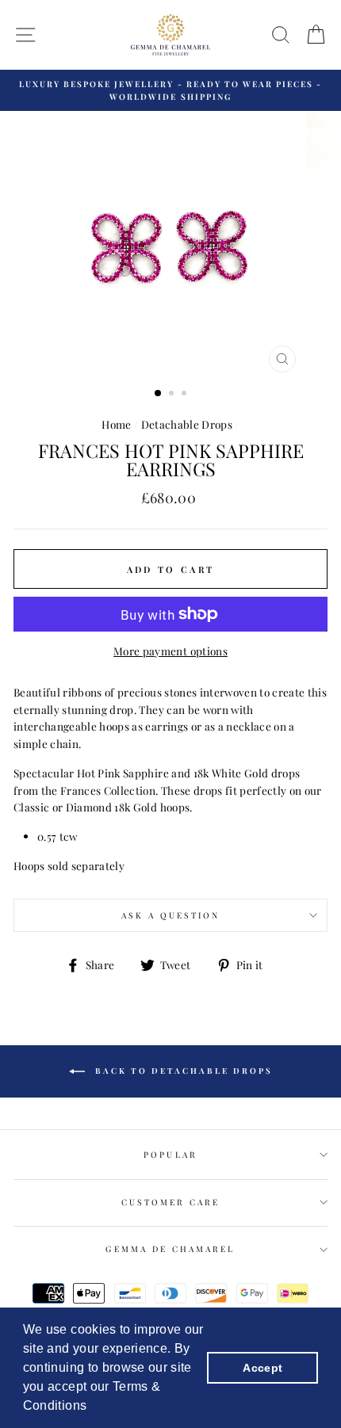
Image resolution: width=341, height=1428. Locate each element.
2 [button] (173, 395)
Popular (170, 1154)
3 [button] (186, 395)
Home (116, 424)
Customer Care (170, 1202)
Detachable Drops (186, 424)
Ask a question (170, 915)
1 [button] (159, 394)
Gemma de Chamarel (170, 1248)
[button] (92, 1407)
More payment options (170, 650)
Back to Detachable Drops (182, 1070)
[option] (170, 91)
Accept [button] (262, 1367)
